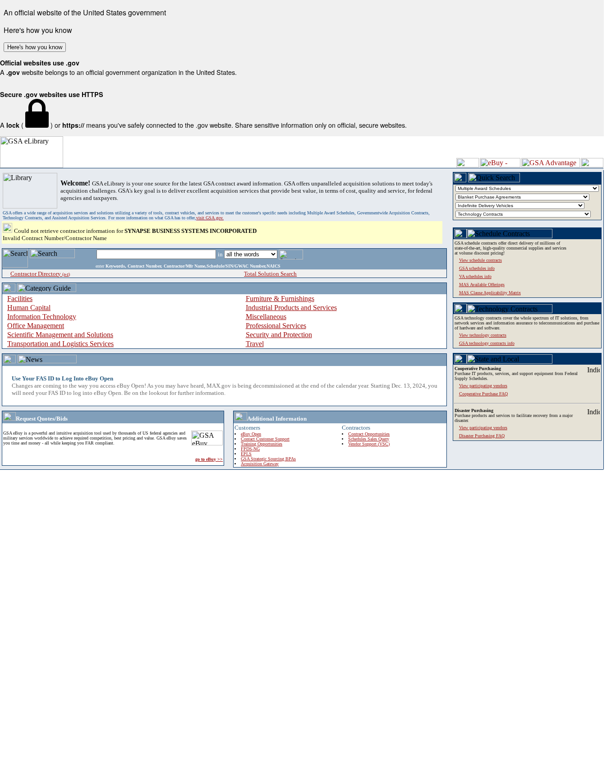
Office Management (35, 325)
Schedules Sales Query (368, 438)
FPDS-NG (250, 448)
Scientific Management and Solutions (60, 334)
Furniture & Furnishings (280, 298)
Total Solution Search (270, 273)
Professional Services (276, 325)
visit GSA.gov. (210, 217)
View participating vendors (483, 427)
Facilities (19, 298)
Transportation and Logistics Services (60, 343)
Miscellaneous (266, 316)
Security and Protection (279, 334)
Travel (255, 343)
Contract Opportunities (369, 433)
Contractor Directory (40, 273)
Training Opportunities (261, 443)
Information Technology (41, 316)
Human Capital (29, 307)
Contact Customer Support (265, 438)
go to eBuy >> (209, 459)
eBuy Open (251, 433)
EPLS (246, 453)
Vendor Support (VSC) (369, 443)
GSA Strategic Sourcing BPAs (268, 458)
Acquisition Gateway (260, 463)
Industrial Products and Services (291, 307)
